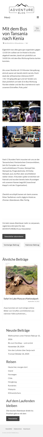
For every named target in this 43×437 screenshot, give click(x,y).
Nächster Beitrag (32, 245)
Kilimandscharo (19, 43)
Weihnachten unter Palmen (19, 335)
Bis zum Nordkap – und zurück (20, 343)
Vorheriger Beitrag (11, 245)
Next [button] (38, 292)
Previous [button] (4, 292)
